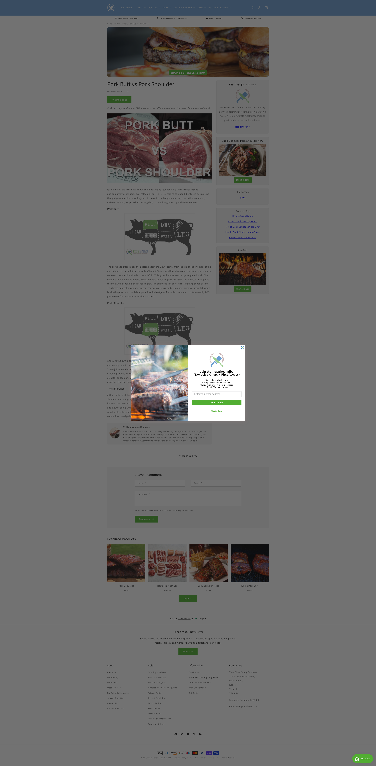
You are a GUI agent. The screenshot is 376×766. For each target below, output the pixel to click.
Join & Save (216, 402)
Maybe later (217, 411)
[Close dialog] (242, 347)
